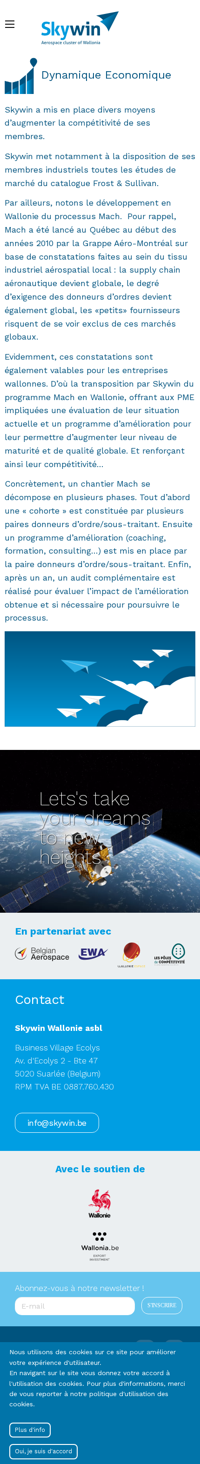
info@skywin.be (57, 1123)
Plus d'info (30, 1429)
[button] (100, 678)
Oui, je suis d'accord (43, 1451)
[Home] (84, 23)
